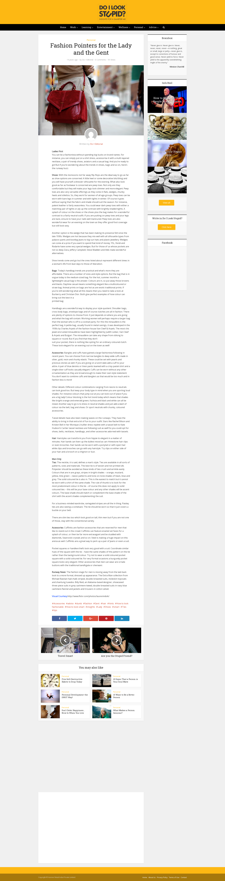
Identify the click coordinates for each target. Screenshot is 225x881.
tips (55, 610)
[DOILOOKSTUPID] (112, 12)
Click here (166, 227)
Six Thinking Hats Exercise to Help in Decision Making (167, 180)
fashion (88, 603)
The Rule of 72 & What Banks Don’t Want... (167, 126)
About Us (152, 877)
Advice (153, 27)
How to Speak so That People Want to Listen (167, 99)
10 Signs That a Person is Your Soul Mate (125, 680)
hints (111, 603)
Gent (97, 603)
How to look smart (75, 606)
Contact (184, 877)
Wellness (123, 27)
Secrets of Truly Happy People (167, 153)
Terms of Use (174, 877)
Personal (138, 27)
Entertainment (105, 27)
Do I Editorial (87, 60)
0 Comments (100, 60)
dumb (79, 603)
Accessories (59, 603)
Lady (100, 606)
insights (91, 606)
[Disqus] (91, 757)
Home (63, 27)
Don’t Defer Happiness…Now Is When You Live (73, 711)
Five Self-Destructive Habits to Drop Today (72, 680)
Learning (86, 27)
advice (71, 603)
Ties (124, 606)
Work (73, 27)
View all (166, 202)
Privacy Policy (162, 877)
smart (116, 606)
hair (104, 603)
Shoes (108, 606)
